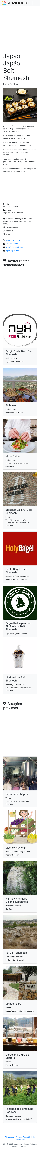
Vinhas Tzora (13, 1003)
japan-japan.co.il (12, 251)
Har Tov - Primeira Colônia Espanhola (16, 900)
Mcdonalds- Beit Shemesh (15, 679)
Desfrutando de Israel (18, 3)
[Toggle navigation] (35, 3)
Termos (19, 1137)
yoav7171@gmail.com (14, 247)
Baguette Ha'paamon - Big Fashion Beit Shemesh (19, 626)
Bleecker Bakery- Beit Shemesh (18, 511)
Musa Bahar (12, 456)
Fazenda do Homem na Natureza (19, 1110)
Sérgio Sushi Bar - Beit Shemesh (19, 353)
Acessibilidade (29, 1137)
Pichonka (11, 405)
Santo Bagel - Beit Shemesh (16, 571)
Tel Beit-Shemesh (16, 952)
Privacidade (9, 1137)
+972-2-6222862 (13, 240)
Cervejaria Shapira (16, 794)
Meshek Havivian (15, 847)
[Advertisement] (20, 30)
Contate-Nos (20, 1139)
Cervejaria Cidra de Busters (17, 1056)
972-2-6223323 (12, 244)
